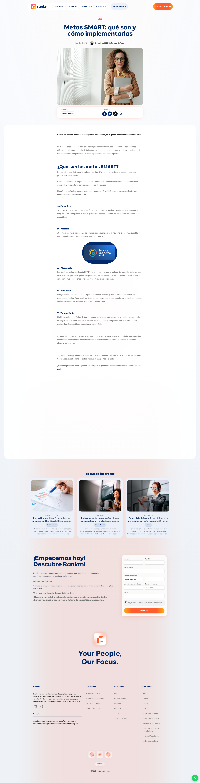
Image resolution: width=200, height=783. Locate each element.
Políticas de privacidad (150, 719)
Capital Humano (68, 113)
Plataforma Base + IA (94, 693)
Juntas (116, 714)
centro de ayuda (72, 724)
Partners (145, 703)
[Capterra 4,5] (100, 764)
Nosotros (145, 693)
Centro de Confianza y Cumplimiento (150, 730)
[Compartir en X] (115, 113)
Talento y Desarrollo (93, 703)
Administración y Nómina (95, 698)
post (59, 369)
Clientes (145, 698)
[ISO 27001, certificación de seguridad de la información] (91, 754)
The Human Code (120, 719)
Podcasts (117, 708)
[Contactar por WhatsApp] (195, 778)
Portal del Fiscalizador (150, 736)
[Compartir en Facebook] (110, 113)
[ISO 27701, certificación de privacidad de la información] (108, 754)
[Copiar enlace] (120, 113)
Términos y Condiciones (151, 724)
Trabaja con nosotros (150, 714)
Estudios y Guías (120, 698)
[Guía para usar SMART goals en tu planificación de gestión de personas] (57, 438)
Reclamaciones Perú (150, 741)
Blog (116, 693)
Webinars (117, 703)
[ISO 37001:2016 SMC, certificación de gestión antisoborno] (100, 754)
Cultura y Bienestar (93, 708)
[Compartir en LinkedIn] (104, 113)
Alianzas (145, 708)
